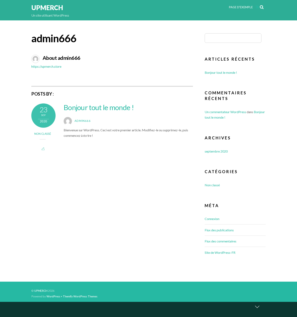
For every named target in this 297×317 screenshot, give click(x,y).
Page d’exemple (241, 7)
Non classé (42, 133)
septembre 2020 (216, 151)
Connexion (212, 219)
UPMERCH (40, 290)
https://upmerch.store (46, 66)
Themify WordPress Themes (80, 296)
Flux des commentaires (220, 241)
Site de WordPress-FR (220, 252)
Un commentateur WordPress (225, 112)
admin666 (83, 120)
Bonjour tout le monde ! (99, 107)
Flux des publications (219, 230)
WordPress (53, 296)
